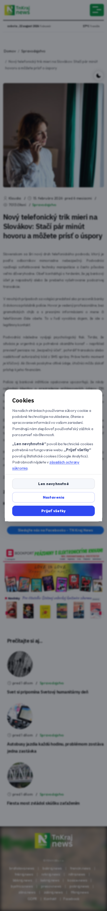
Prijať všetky (53, 511)
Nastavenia (53, 497)
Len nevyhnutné (53, 483)
